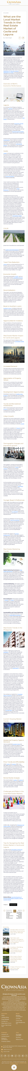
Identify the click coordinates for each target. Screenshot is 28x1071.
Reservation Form (6, 1023)
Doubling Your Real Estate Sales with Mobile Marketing (19, 915)
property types (16, 744)
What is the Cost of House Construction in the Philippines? (9, 915)
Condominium (5, 1036)
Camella (18, 1018)
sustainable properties (15, 615)
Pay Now (18, 1037)
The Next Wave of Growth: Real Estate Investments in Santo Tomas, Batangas (17, 931)
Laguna (10, 108)
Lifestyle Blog (5, 1017)
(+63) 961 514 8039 (6, 1051)
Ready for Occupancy (4, 1039)
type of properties (14, 520)
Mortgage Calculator (18, 1035)
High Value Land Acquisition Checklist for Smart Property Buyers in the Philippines (17, 940)
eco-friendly (15, 511)
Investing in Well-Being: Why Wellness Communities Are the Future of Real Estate (16, 949)
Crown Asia (19, 1020)
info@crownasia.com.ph (7, 1049)
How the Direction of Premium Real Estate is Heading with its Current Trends (13, 898)
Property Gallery (5, 1041)
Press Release (5, 1019)
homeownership (10, 176)
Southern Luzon (7, 308)
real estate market (17, 215)
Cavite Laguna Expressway (12, 249)
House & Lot (4, 1034)
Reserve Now (19, 1039)
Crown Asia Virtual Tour (6, 1026)
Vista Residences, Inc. (20, 1023)
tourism (5, 409)
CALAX (5, 264)
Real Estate (13, 904)
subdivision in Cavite (8, 72)
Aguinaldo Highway (18, 277)
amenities (20, 486)
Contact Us (4, 1021)
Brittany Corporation (19, 1016)
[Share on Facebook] (19, 38)
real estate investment (16, 849)
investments (6, 140)
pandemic (6, 652)
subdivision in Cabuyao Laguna (11, 71)
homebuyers (9, 710)
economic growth (18, 123)
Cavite (5, 153)
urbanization (16, 668)
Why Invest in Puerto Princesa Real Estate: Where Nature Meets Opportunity (16, 959)
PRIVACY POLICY (14, 1063)
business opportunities (18, 131)
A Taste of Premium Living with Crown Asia (17, 967)
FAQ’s (2, 1015)
